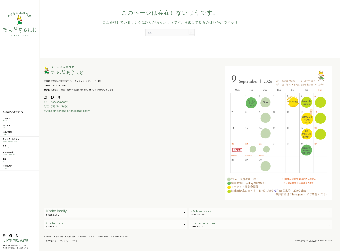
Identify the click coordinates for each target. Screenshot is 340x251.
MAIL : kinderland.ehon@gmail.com (67, 110)
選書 (7, 147)
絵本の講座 (7, 133)
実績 (5, 160)
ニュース (6, 120)
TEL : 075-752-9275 (56, 102)
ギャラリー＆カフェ (11, 140)
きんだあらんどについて (13, 113)
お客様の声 (7, 167)
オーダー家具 (9, 153)
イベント (6, 126)
